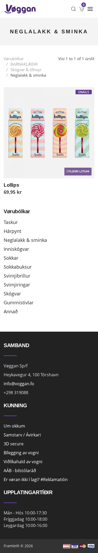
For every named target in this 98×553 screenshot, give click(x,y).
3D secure (14, 444)
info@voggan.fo (19, 384)
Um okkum (14, 426)
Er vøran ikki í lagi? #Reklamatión (36, 479)
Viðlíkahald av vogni (23, 462)
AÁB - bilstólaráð (20, 470)
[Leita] (73, 9)
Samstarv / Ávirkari (22, 435)
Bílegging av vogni (21, 453)
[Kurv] (82, 9)
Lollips (11, 185)
